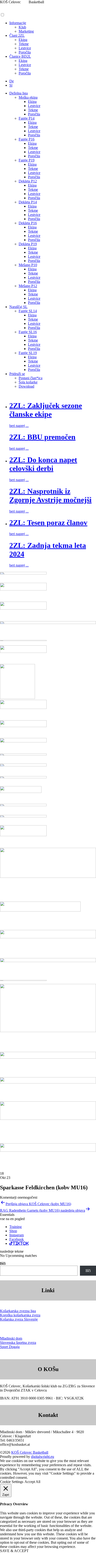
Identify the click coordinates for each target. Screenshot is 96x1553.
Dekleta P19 (28, 244)
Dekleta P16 (28, 223)
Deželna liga (18, 93)
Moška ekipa (28, 97)
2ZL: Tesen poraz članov (48, 522)
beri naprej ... (19, 426)
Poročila (25, 52)
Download (26, 386)
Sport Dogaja (10, 1347)
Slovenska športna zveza (18, 1343)
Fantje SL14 (28, 311)
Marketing (26, 31)
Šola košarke (28, 382)
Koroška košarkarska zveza (20, 1315)
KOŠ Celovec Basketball (29, 1452)
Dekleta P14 (28, 202)
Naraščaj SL (18, 307)
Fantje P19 (26, 160)
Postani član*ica (30, 378)
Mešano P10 (28, 265)
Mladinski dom (11, 1338)
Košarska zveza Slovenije (19, 1319)
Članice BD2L (20, 56)
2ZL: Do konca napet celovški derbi (43, 464)
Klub (22, 27)
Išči (2, 1263)
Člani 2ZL (17, 35)
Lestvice (25, 48)
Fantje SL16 (28, 332)
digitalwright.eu (42, 1457)
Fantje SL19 (28, 353)
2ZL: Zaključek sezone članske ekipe (45, 409)
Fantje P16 (26, 139)
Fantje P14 (26, 118)
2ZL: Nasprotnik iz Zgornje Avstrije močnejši (50, 495)
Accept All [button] (32, 1482)
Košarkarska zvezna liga (18, 1311)
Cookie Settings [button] (11, 1482)
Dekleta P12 (28, 181)
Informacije (17, 23)
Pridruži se (17, 374)
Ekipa (23, 40)
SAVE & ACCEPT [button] (14, 1551)
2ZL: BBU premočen (42, 437)
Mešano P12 (28, 286)
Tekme (24, 44)
